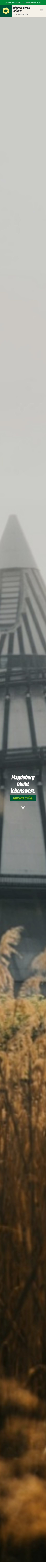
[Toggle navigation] (41, 11)
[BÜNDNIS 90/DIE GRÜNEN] (5, 10)
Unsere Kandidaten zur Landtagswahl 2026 (23, 2)
